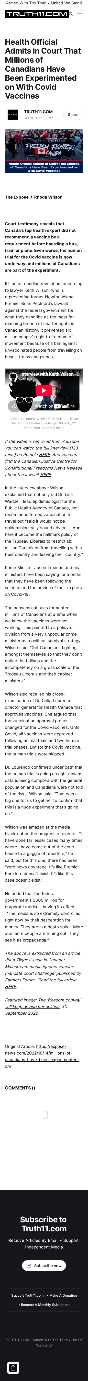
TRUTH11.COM (38, 111)
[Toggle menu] (80, 14)
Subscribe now (48, 1265)
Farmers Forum (19, 979)
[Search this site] (71, 14)
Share (73, 114)
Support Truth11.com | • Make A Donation (44, 1295)
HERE (44, 454)
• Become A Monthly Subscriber (44, 1304)
